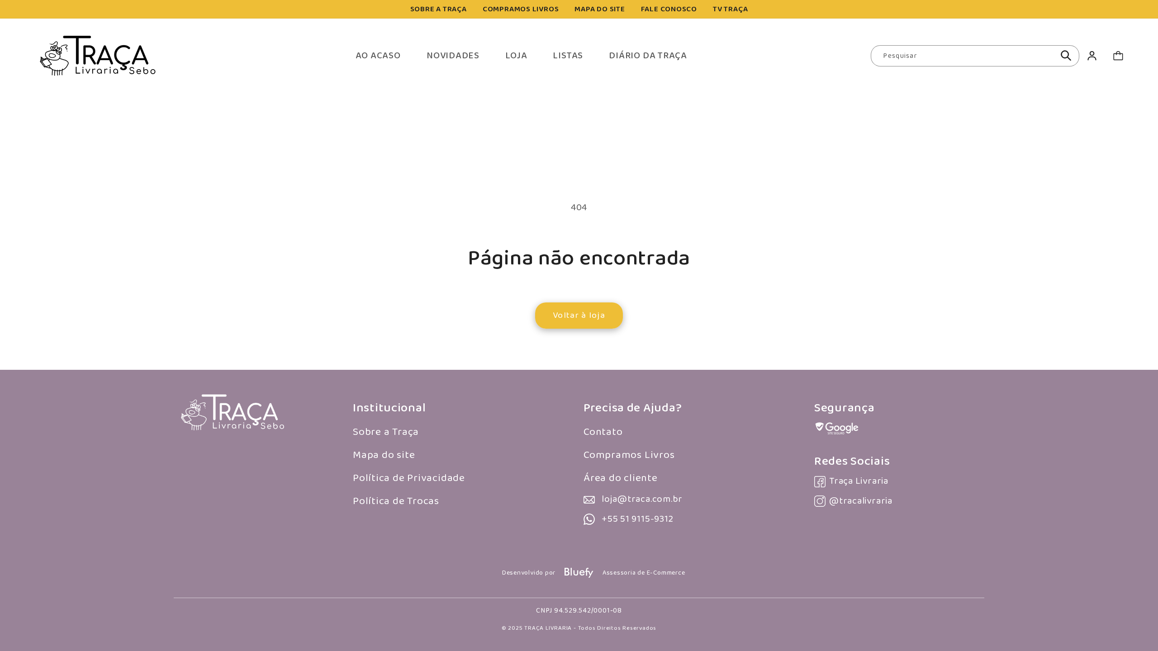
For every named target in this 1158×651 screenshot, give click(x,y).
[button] (1118, 56)
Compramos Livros (629, 455)
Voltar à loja (579, 315)
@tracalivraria (860, 501)
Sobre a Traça (386, 432)
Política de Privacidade (409, 478)
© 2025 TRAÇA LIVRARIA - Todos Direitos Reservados (579, 628)
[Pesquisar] (1066, 56)
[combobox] (975, 56)
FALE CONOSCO (669, 9)
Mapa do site (384, 455)
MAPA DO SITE (599, 9)
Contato (603, 432)
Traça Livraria (858, 481)
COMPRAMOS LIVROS (521, 9)
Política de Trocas (396, 501)
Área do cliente (621, 478)
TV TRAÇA (730, 9)
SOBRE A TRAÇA (438, 9)
